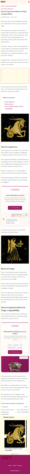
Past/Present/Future (11, 347)
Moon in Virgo (9, 104)
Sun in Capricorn (10, 102)
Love (21, 345)
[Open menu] (28, 2)
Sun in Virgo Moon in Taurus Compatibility (23, 409)
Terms (10, 465)
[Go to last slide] (5, 436)
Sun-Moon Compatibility (7, 8)
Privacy (20, 465)
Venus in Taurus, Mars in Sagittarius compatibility (7, 410)
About (14, 465)
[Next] (24, 436)
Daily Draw (16, 345)
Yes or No (10, 345)
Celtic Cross (19, 347)
